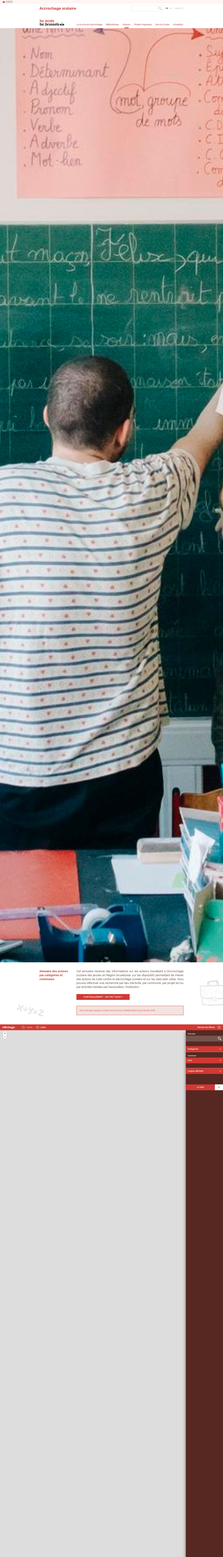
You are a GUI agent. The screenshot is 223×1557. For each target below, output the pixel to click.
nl (171, 8)
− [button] (5, 1036)
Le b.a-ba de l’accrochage (89, 24)
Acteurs (126, 24)
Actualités (178, 24)
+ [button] (5, 1033)
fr (167, 8)
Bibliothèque (112, 24)
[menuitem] (89, 24)
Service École (162, 24)
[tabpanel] (111, 495)
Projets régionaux (143, 24)
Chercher (191, 1034)
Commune (192, 1056)
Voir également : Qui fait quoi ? (103, 997)
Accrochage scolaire (57, 8)
